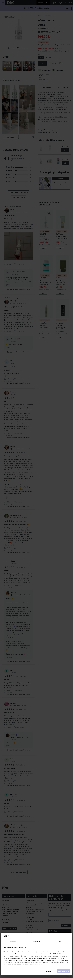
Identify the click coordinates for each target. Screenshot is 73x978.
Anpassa (48, 971)
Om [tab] (60, 941)
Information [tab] (36, 941)
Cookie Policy (37, 964)
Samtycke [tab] (13, 941)
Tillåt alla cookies (63, 971)
